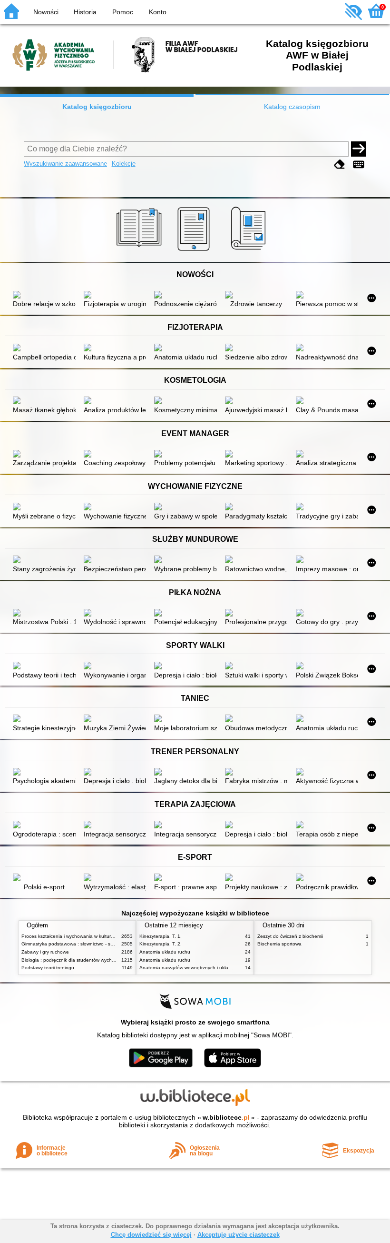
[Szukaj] (358, 149)
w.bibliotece (226, 1117)
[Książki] (140, 251)
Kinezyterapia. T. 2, (160, 943)
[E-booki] (195, 251)
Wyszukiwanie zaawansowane (65, 163)
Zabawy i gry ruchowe (45, 952)
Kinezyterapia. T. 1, (160, 936)
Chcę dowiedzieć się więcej (151, 1234)
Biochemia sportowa (279, 943)
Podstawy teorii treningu (47, 967)
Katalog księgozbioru (97, 106)
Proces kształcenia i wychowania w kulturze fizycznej (78, 936)
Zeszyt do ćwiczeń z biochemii (290, 936)
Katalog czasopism (292, 106)
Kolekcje (124, 163)
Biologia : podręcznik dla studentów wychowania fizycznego (86, 960)
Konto (157, 12)
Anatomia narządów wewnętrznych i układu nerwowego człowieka (211, 967)
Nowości (45, 12)
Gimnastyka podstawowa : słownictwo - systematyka (78, 943)
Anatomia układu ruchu (164, 952)
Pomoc (122, 12)
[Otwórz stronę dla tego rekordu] (44, 295)
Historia (85, 12)
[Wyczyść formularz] (339, 164)
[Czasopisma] (249, 251)
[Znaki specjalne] (358, 164)
